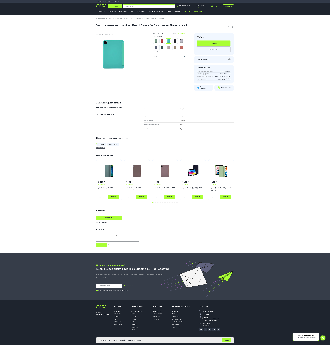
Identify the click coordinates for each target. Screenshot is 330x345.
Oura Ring (178, 12)
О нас (98, 1)
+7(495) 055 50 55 (207, 311)
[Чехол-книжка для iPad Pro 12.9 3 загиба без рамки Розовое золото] (165, 171)
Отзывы (102, 1)
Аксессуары (101, 144)
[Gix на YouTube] (205, 329)
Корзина (229, 6)
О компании (157, 311)
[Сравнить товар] (100, 197)
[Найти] (172, 6)
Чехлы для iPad (113, 144)
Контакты (117, 1)
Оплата (112, 1)
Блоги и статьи (157, 314)
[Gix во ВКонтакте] (214, 329)
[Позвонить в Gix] (177, 6)
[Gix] (101, 6)
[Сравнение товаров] (216, 6)
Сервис (133, 322)
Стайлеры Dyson (177, 319)
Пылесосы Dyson (177, 322)
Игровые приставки (156, 12)
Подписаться (128, 286)
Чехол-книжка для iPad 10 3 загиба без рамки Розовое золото (136, 188)
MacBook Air (176, 327)
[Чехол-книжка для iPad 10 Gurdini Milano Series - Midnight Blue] (193, 171)
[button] (152, 202)
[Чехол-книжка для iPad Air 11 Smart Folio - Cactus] (109, 171)
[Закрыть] (232, 338)
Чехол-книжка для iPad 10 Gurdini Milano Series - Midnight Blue (192, 188)
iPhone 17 (175, 311)
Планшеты (123, 12)
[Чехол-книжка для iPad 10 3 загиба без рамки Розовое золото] (137, 171)
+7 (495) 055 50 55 (184, 5)
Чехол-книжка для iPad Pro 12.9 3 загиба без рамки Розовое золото (164, 188)
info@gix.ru (205, 314)
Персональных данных (121, 290)
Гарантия (134, 324)
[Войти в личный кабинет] (212, 6)
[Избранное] (220, 6)
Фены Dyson (176, 316)
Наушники (141, 12)
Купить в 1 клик (214, 49)
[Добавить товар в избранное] (104, 197)
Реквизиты (156, 316)
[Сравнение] (225, 27)
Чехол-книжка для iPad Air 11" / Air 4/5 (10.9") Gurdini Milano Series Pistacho (220, 188)
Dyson (169, 12)
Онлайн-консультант (194, 12)
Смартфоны (101, 12)
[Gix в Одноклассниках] (218, 329)
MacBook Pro (176, 324)
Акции (133, 329)
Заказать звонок (183, 7)
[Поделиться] (232, 27)
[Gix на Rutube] (209, 329)
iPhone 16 (175, 314)
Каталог (117, 307)
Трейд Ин (134, 327)
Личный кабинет (136, 311)
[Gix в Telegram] (201, 329)
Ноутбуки (112, 12)
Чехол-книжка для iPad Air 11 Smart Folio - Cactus (107, 188)
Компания (157, 307)
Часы (132, 12)
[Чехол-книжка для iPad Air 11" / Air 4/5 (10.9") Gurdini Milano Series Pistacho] (221, 171)
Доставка (107, 1)
